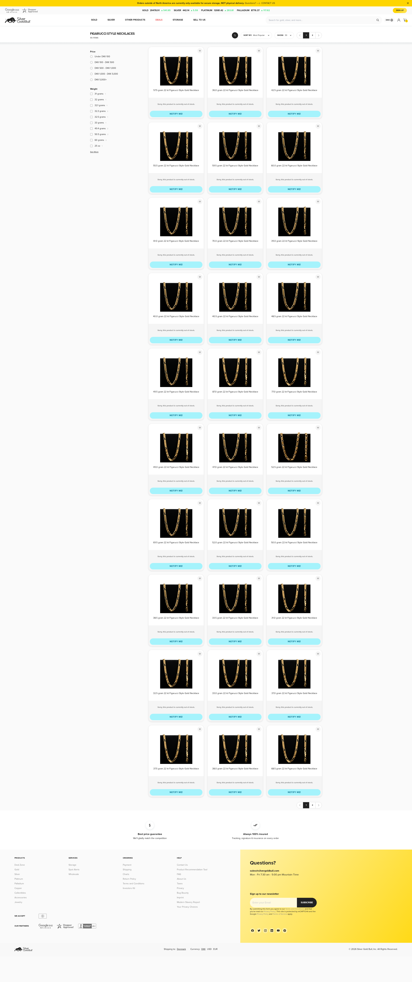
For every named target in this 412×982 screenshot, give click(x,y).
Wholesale (74, 874)
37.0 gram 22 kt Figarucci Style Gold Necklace (294, 693)
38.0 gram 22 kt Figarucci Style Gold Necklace (235, 768)
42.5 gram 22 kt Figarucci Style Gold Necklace (294, 90)
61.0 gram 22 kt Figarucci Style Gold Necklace (176, 241)
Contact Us (182, 865)
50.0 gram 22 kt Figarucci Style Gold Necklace (294, 542)
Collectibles (20, 893)
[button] (256, 35)
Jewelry (18, 902)
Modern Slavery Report (188, 902)
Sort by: (247, 35)
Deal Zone (19, 865)
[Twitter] (259, 930)
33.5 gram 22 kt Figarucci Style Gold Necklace (235, 618)
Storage (72, 865)
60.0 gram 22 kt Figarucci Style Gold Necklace (294, 165)
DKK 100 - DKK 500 (104, 62)
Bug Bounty (183, 893)
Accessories (20, 897)
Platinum (217, 10)
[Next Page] (318, 35)
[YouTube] (278, 930)
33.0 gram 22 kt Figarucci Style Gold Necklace (235, 693)
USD (209, 949)
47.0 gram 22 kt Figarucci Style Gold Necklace (235, 467)
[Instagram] (265, 930)
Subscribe (307, 902)
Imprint (180, 897)
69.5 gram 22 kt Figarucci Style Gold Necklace (176, 542)
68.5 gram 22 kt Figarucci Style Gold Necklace (294, 768)
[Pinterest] (284, 930)
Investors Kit (129, 888)
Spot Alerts (74, 869)
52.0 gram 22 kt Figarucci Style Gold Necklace (235, 542)
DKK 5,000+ (101, 79)
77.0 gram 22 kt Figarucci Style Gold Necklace (294, 391)
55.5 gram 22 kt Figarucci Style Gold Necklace (176, 165)
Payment (127, 865)
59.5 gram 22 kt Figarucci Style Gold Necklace (235, 165)
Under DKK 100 (102, 56)
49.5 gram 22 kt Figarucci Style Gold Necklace (176, 391)
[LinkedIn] (271, 930)
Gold (156, 10)
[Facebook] (252, 930)
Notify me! (176, 114)
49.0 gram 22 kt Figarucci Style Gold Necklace (176, 467)
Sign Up (400, 10)
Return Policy (129, 879)
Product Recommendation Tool (192, 869)
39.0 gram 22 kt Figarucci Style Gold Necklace (294, 241)
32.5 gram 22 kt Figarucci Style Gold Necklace (176, 693)
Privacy (180, 888)
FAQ (179, 874)
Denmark (181, 949)
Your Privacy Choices (187, 906)
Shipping (127, 869)
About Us (181, 879)
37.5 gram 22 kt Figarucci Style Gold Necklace (176, 768)
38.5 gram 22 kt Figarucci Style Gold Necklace (176, 618)
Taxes (180, 883)
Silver (186, 10)
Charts (126, 874)
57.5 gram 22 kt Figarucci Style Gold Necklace (176, 90)
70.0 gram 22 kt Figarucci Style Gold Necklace (235, 241)
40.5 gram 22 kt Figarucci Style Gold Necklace (235, 316)
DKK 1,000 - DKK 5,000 (106, 73)
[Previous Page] (300, 35)
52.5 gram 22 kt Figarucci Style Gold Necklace (294, 467)
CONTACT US (268, 3)
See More (94, 152)
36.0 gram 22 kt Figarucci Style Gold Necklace (235, 90)
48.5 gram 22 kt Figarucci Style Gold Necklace (294, 316)
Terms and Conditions (133, 883)
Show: (280, 35)
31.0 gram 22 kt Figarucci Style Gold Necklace (294, 618)
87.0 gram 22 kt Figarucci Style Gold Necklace (235, 391)
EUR (215, 949)
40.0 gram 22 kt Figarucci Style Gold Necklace (176, 316)
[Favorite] (199, 50)
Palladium (253, 10)
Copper (18, 888)
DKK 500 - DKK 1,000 (105, 68)
